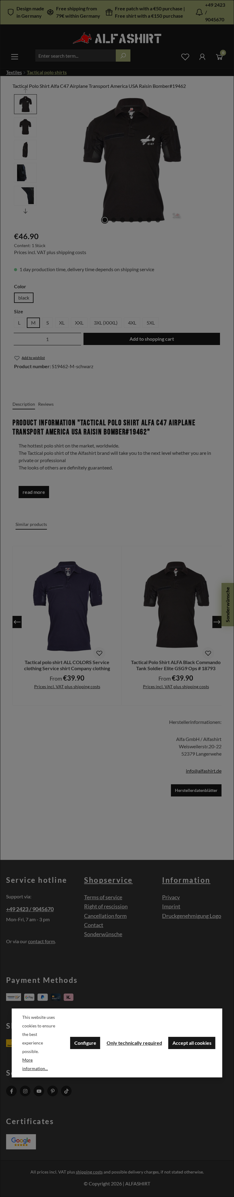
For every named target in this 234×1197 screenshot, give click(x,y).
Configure (85, 1043)
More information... (35, 1064)
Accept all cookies (191, 1043)
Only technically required (134, 1043)
